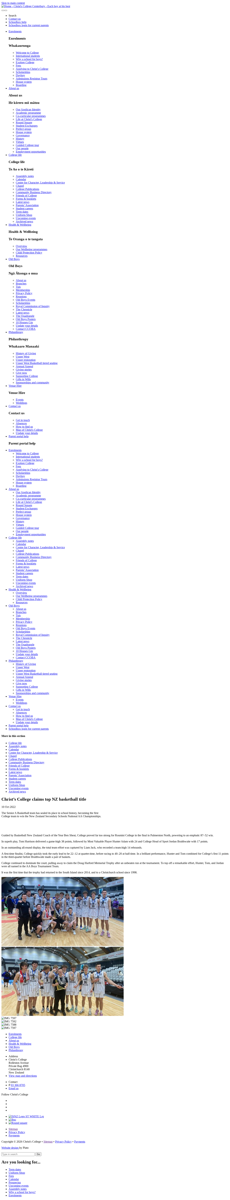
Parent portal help (19, 436)
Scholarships (23, 72)
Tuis (18, 286)
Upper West (22, 356)
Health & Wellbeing (20, 224)
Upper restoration (26, 359)
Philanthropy (16, 332)
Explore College (25, 62)
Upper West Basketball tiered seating (37, 363)
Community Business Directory (34, 192)
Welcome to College (27, 52)
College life (15, 154)
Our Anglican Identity (28, 109)
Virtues (20, 141)
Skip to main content (13, 2)
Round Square (24, 122)
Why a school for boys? (29, 59)
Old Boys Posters (26, 319)
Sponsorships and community (32, 382)
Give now (21, 372)
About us (14, 88)
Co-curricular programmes (31, 116)
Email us (14, 1088)
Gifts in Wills (23, 379)
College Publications (27, 189)
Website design (10, 1147)
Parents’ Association (27, 205)
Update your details (27, 325)
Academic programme (28, 112)
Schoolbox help (17, 22)
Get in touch (23, 420)
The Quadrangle (25, 315)
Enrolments (15, 31)
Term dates (22, 211)
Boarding (21, 85)
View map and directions (23, 1075)
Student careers (24, 208)
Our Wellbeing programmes (31, 249)
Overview (21, 246)
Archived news (24, 221)
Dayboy (20, 75)
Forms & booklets (26, 198)
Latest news (22, 202)
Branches (21, 283)
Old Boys (14, 259)
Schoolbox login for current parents (29, 25)
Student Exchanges (27, 125)
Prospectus (15, 1182)
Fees (18, 65)
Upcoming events (26, 218)
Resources (21, 255)
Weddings (21, 402)
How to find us (24, 426)
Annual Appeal (24, 366)
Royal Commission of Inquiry (33, 306)
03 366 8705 (18, 1085)
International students (28, 55)
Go (38, 1154)
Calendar (21, 179)
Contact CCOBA (26, 328)
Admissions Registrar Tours (31, 78)
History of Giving (26, 353)
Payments (14, 1135)
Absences (21, 423)
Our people (22, 148)
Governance (23, 135)
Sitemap (13, 1129)
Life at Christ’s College (29, 119)
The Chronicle (24, 309)
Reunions (21, 296)
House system (24, 81)
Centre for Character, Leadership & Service (40, 182)
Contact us (15, 18)
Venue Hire (15, 385)
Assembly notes (25, 176)
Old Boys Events (25, 299)
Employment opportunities (31, 151)
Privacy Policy (24, 293)
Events (20, 399)
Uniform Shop (24, 214)
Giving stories (24, 369)
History (20, 138)
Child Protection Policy (29, 252)
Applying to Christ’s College (32, 68)
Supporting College (27, 376)
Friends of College (26, 195)
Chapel (20, 185)
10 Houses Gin (24, 322)
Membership (23, 290)
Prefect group (23, 128)
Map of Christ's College (29, 429)
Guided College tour (27, 145)
